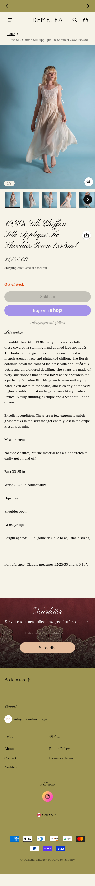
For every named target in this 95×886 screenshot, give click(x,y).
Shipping (10, 268)
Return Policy (59, 748)
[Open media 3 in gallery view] (49, 200)
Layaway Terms (61, 758)
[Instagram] (47, 796)
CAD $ (47, 815)
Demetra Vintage (35, 859)
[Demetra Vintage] (47, 20)
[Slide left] (7, 6)
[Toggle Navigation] (9, 20)
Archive (10, 767)
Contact (10, 758)
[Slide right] (88, 6)
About (9, 748)
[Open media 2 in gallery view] (31, 200)
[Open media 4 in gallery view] (68, 200)
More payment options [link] (47, 322)
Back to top (14, 679)
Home (11, 34)
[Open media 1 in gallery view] (12, 200)
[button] (74, 20)
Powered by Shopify (61, 859)
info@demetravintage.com (34, 719)
